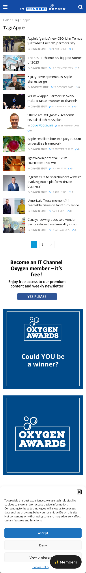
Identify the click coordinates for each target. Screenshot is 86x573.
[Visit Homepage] (43, 6)
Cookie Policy (40, 567)
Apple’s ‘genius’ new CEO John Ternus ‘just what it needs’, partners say (55, 40)
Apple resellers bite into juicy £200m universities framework (54, 140)
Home (7, 20)
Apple (26, 20)
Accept (43, 533)
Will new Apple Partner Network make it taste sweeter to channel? (52, 98)
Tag (17, 20)
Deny (43, 545)
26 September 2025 (68, 125)
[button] (79, 492)
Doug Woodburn (42, 125)
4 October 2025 (60, 106)
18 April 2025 (59, 192)
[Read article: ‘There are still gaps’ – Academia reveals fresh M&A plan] (14, 121)
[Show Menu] (5, 6)
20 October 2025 (63, 87)
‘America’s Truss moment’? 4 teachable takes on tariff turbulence (53, 202)
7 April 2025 (58, 211)
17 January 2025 (60, 230)
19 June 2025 (58, 168)
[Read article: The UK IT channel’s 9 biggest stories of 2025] (14, 63)
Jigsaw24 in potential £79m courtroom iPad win (47, 160)
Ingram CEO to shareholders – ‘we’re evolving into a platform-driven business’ (55, 181)
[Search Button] (80, 6)
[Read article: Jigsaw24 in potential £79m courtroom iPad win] (14, 164)
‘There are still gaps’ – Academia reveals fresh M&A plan (51, 117)
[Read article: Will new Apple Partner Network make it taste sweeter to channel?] (14, 102)
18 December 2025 (62, 68)
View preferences (43, 557)
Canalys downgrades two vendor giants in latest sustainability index (52, 221)
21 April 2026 (59, 48)
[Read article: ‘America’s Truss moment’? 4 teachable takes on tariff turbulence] (14, 206)
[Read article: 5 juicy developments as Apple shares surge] (14, 82)
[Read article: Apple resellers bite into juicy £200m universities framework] (14, 144)
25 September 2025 (62, 149)
